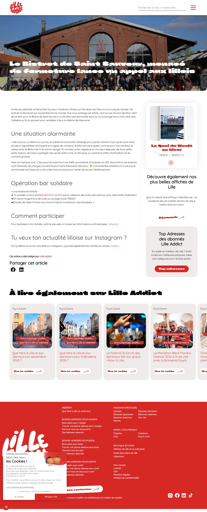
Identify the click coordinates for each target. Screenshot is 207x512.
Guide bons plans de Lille (125, 453)
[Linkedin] (184, 495)
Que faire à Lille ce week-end (34, 342)
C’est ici (115, 245)
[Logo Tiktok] (190, 495)
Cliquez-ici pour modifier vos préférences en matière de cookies (91, 497)
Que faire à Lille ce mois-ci (176, 342)
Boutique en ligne (124, 445)
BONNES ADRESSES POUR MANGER (79, 419)
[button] (13, 269)
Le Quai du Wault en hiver (171, 147)
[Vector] (170, 495)
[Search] (183, 7)
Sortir (183, 338)
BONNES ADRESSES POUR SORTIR (79, 461)
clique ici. (114, 224)
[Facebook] (177, 495)
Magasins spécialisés (125, 407)
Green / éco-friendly (125, 429)
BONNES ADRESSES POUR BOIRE (78, 440)
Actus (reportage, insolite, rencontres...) (32, 338)
